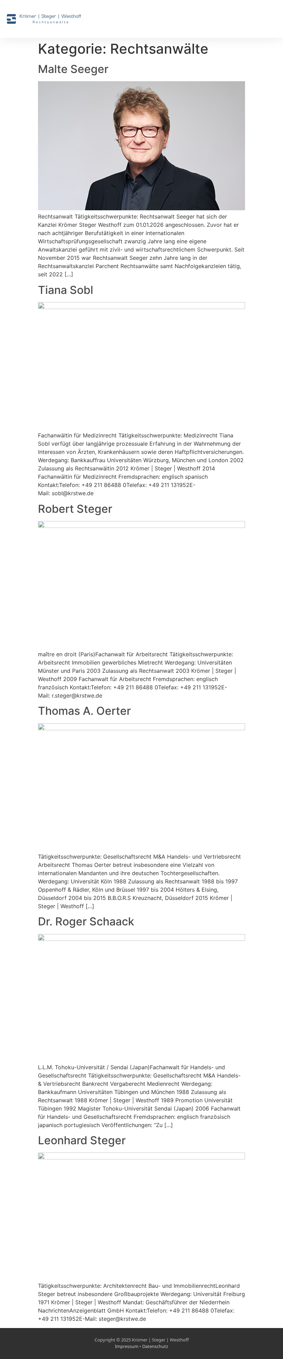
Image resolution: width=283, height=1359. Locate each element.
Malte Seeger (73, 69)
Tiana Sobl (65, 290)
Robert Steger (75, 509)
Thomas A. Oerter (84, 711)
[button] (271, 19)
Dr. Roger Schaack (86, 921)
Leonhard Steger (82, 1140)
